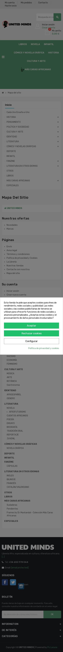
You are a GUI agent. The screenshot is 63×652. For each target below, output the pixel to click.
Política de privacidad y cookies (43, 348)
